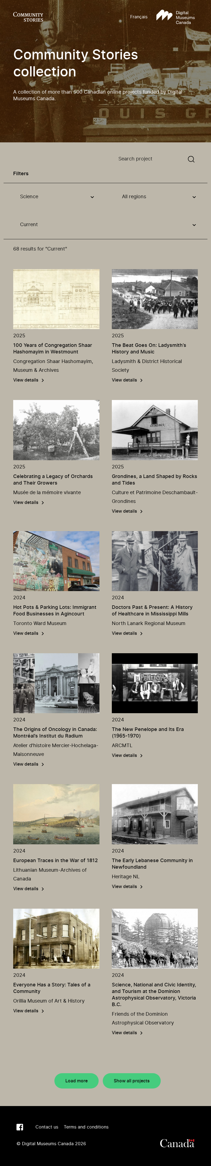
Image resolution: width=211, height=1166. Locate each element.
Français (139, 17)
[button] (175, 17)
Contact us (46, 1127)
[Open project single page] (56, 299)
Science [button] (29, 196)
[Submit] (191, 159)
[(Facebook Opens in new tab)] (19, 1127)
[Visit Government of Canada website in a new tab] (177, 1143)
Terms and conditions (86, 1127)
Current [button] (29, 224)
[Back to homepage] (28, 17)
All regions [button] (134, 196)
